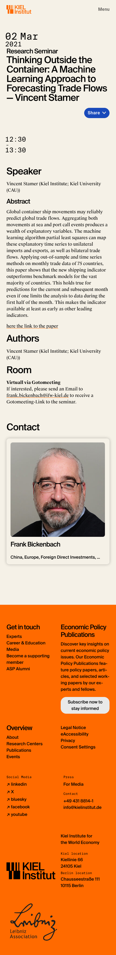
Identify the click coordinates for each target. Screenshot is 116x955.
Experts (14, 636)
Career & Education (25, 643)
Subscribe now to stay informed (85, 705)
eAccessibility (74, 734)
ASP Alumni (18, 669)
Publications (18, 750)
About (12, 737)
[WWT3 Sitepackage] (26, 9)
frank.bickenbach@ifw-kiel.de (37, 395)
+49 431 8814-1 (78, 801)
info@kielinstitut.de (82, 807)
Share (94, 113)
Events (13, 757)
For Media (73, 784)
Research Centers (24, 744)
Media (12, 649)
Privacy (68, 740)
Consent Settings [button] (78, 747)
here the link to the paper (32, 326)
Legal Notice (73, 727)
